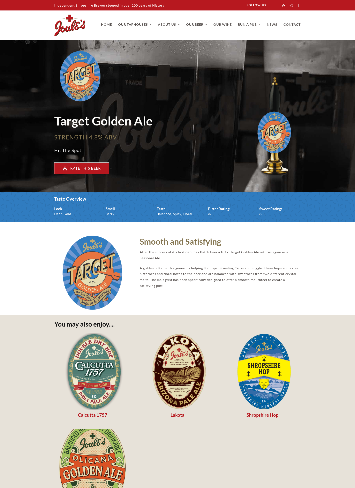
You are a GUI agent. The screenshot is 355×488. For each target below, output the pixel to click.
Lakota (177, 415)
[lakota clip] (177, 335)
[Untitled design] (92, 431)
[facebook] (299, 5)
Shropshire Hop (262, 415)
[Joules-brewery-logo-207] (69, 16)
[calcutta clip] (92, 335)
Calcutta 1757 (92, 415)
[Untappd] (284, 5)
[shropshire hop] (262, 335)
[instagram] (291, 5)
